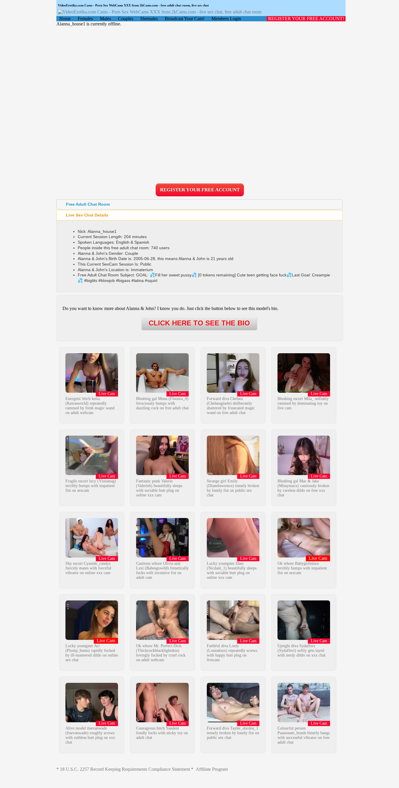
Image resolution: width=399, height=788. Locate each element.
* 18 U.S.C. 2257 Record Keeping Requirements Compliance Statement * (124, 769)
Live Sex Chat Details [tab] (87, 215)
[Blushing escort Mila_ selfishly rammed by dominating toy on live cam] (303, 391)
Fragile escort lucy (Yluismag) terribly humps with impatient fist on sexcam (90, 486)
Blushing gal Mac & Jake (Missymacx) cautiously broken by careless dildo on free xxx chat (303, 488)
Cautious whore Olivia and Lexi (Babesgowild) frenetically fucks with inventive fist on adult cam (162, 570)
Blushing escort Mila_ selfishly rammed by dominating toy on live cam (303, 403)
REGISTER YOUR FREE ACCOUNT (200, 190)
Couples (125, 18)
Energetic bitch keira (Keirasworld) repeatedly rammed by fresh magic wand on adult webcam (90, 405)
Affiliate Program (212, 769)
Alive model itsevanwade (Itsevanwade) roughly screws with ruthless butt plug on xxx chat (90, 735)
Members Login (226, 18)
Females (85, 18)
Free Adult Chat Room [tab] (88, 204)
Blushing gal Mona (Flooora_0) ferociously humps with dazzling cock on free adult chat (162, 403)
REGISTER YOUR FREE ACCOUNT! (306, 18)
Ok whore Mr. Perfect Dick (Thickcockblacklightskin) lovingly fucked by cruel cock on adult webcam (160, 653)
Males (105, 18)
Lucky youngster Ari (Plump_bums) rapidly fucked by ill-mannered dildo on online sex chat (91, 653)
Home (65, 18)
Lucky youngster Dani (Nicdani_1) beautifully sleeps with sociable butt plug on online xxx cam (231, 570)
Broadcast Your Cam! (184, 18)
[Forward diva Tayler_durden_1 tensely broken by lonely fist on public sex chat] (233, 720)
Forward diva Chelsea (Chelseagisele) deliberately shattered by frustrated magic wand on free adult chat (231, 405)
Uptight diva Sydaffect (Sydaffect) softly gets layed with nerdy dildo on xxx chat (301, 650)
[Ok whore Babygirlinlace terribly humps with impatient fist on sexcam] (303, 555)
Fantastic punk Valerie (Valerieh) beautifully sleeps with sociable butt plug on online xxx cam (159, 488)
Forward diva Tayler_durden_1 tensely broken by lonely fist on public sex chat (233, 733)
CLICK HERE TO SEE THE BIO (199, 323)
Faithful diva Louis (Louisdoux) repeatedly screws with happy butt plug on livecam (232, 653)
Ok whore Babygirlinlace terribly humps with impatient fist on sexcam (302, 568)
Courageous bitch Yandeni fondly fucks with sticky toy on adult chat (162, 733)
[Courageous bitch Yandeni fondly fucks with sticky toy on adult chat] (162, 720)
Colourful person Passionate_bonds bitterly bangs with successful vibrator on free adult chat (303, 735)
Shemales (149, 18)
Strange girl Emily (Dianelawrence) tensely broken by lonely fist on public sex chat (233, 488)
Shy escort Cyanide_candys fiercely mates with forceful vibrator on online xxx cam (88, 568)
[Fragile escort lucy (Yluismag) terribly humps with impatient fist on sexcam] (91, 473)
